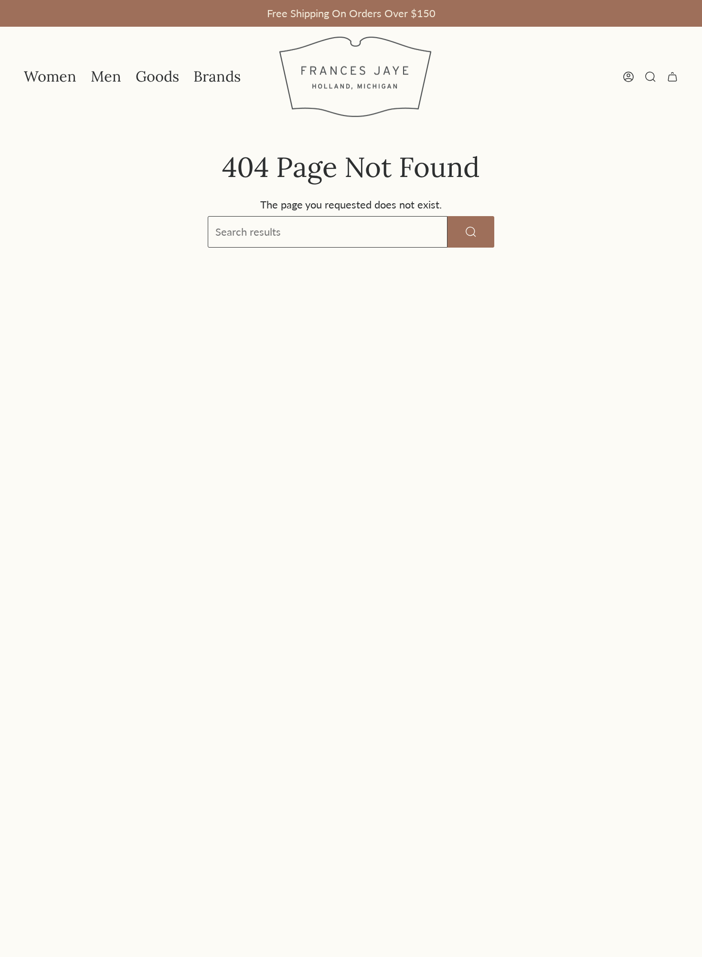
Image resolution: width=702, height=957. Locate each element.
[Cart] (672, 77)
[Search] (470, 232)
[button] (50, 77)
